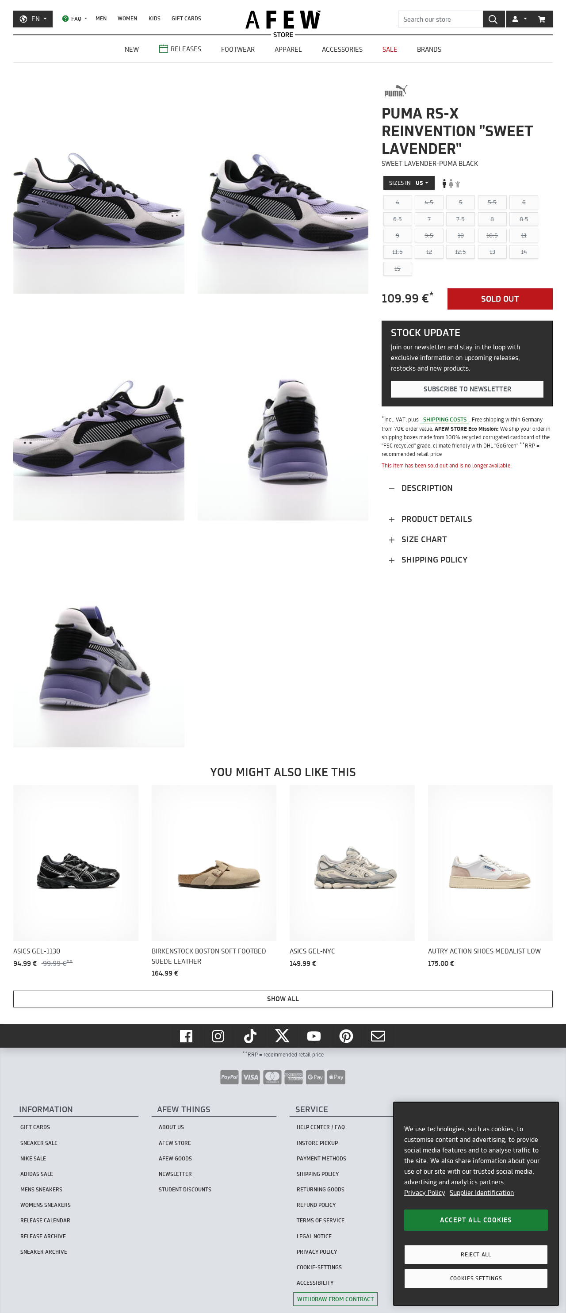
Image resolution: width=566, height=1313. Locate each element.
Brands (429, 49)
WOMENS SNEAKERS (45, 1205)
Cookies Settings (476, 1278)
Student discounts (185, 1189)
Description (426, 488)
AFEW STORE (283, 20)
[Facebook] (187, 1036)
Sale (390, 49)
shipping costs (445, 419)
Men (101, 18)
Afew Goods (175, 1158)
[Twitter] (283, 1036)
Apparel (288, 49)
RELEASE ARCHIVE (43, 1236)
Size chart (423, 539)
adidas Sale (36, 1174)
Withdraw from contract (335, 1298)
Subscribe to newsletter (467, 389)
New (132, 49)
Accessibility (315, 1282)
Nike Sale (33, 1158)
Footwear (238, 49)
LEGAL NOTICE (314, 1236)
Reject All (476, 1254)
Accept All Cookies (476, 1220)
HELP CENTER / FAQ (321, 1127)
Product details (435, 519)
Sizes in (406, 183)
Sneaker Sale (38, 1143)
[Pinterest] (347, 1036)
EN (36, 19)
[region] (476, 1204)
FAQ (76, 18)
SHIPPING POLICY (318, 1174)
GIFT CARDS (186, 18)
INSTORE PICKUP (317, 1143)
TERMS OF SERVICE (320, 1220)
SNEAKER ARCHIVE (43, 1251)
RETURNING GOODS (320, 1189)
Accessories (342, 49)
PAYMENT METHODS (321, 1158)
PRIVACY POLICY (317, 1251)
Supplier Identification (482, 1192)
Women (127, 18)
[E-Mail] (379, 1036)
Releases (186, 49)
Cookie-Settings (319, 1267)
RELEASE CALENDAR (45, 1220)
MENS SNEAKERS (41, 1189)
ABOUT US (171, 1127)
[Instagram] (219, 1036)
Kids (155, 18)
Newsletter (175, 1174)
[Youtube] (315, 1036)
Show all (283, 999)
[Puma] (396, 91)
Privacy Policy (424, 1192)
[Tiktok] (251, 1036)
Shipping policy (433, 560)
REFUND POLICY (316, 1205)
